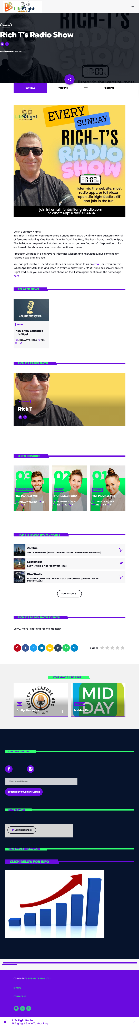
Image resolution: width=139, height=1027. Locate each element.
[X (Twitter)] (22, 1008)
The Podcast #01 (103, 496)
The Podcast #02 (65, 496)
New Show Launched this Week (29, 332)
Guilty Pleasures (28, 710)
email (96, 264)
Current (79, 704)
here (16, 275)
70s (19, 704)
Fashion (59, 490)
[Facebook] (28, 1008)
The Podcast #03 (26, 496)
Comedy (6, 25)
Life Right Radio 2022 (38, 978)
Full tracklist (69, 593)
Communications (25, 490)
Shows (20, 324)
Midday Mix (82, 710)
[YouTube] (16, 1008)
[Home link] (22, 7)
